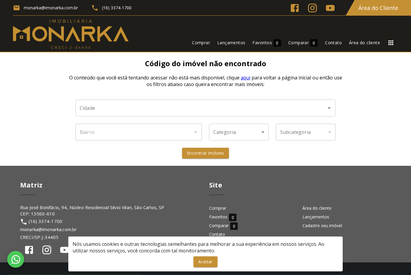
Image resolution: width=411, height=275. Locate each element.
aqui (245, 77)
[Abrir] (329, 108)
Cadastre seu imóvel (322, 225)
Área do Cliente (378, 7)
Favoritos (221, 217)
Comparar (222, 226)
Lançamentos (315, 217)
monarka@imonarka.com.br (48, 229)
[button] (239, 132)
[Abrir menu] (391, 43)
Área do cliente (317, 208)
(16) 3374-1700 (45, 221)
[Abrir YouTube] (330, 8)
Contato (217, 234)
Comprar (217, 208)
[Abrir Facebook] (294, 8)
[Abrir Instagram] (312, 8)
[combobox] (205, 108)
